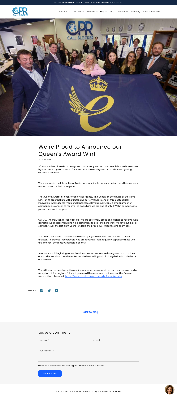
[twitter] (49, 290)
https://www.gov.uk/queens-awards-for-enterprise (93, 276)
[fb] (41, 290)
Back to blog (90, 312)
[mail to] (56, 290)
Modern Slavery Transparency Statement (102, 391)
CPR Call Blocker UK (72, 391)
